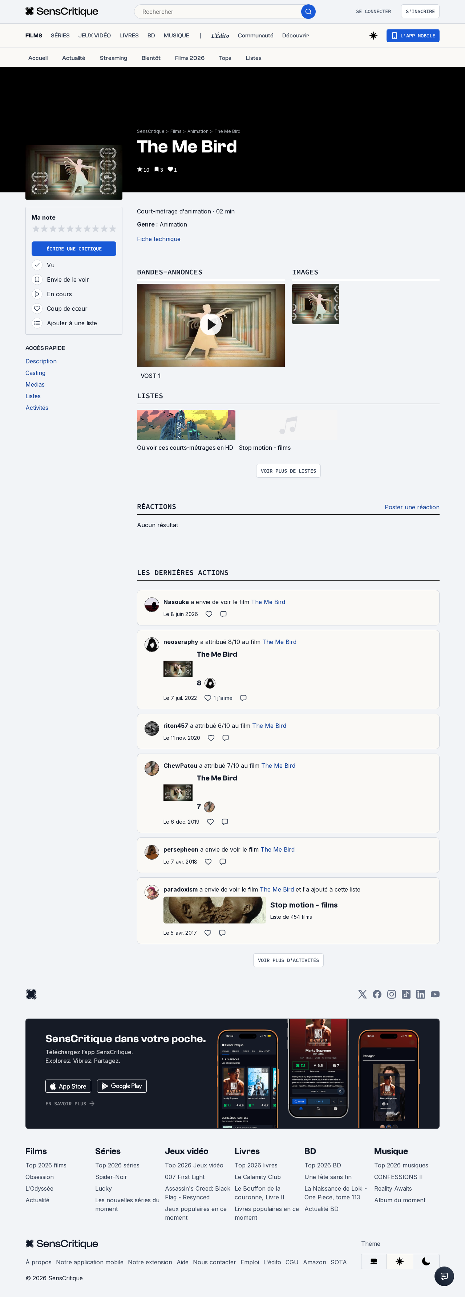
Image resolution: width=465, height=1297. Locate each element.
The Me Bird (227, 131)
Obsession (39, 1176)
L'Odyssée (39, 1188)
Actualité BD (321, 1208)
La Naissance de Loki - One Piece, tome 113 (335, 1193)
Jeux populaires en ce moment (196, 1213)
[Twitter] (362, 997)
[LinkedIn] (420, 997)
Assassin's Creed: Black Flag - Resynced (197, 1193)
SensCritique (151, 131)
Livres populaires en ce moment (267, 1213)
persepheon (180, 849)
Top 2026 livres (256, 1165)
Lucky (103, 1188)
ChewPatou (180, 765)
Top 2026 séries (117, 1165)
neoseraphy (180, 641)
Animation (198, 131)
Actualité (37, 1200)
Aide (183, 1262)
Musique (391, 1151)
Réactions (156, 506)
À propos (38, 1262)
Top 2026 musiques (401, 1165)
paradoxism (180, 889)
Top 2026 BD (322, 1165)
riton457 (175, 725)
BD (310, 1151)
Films (176, 131)
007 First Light (185, 1176)
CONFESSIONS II (398, 1176)
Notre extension (150, 1262)
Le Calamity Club (258, 1176)
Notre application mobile (90, 1262)
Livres (247, 1151)
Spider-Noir (111, 1176)
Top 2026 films (45, 1165)
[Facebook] (377, 997)
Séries (108, 1151)
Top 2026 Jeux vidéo (194, 1165)
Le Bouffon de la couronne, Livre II (259, 1193)
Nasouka (176, 601)
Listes (150, 395)
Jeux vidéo (187, 1151)
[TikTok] (406, 997)
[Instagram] (391, 997)
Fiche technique (159, 238)
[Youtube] (435, 997)
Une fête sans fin (328, 1176)
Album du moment (399, 1200)
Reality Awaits (393, 1188)
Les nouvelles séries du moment (127, 1204)
